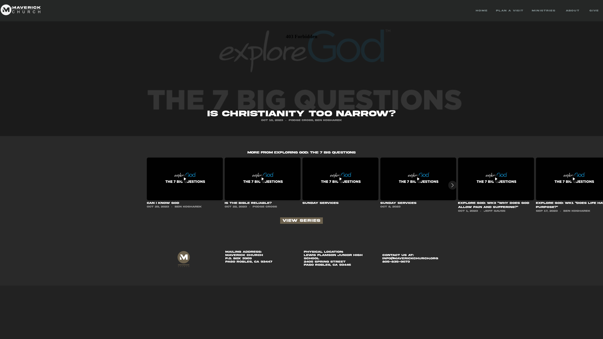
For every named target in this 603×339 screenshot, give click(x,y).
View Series (301, 220)
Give (594, 10)
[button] (452, 185)
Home (482, 10)
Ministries (544, 10)
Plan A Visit (509, 10)
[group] (185, 183)
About (573, 10)
